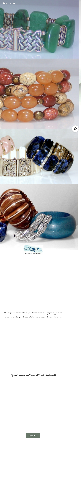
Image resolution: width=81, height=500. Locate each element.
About (12, 3)
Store (5, 3)
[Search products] (75, 128)
